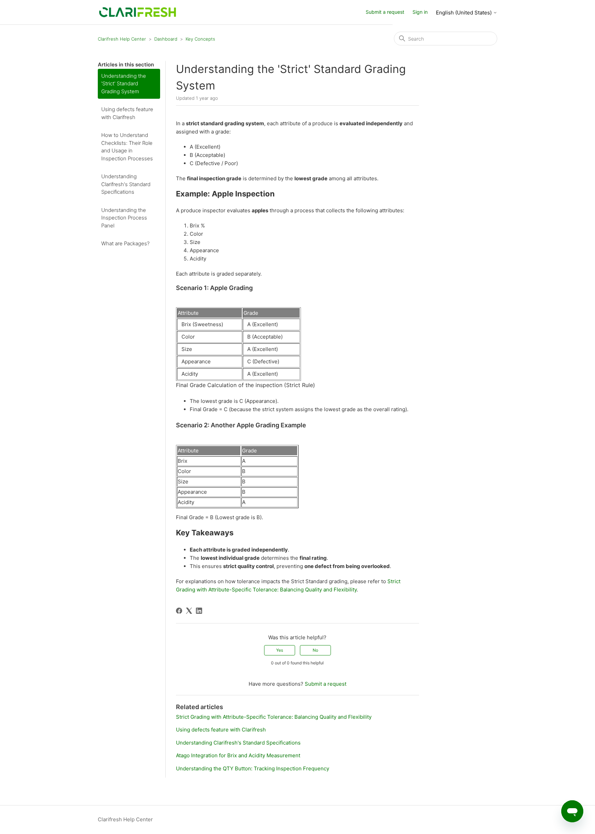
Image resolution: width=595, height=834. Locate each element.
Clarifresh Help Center (122, 39)
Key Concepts (200, 39)
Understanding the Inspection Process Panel (124, 218)
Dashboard (165, 39)
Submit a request (385, 12)
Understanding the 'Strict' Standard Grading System (123, 84)
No (315, 650)
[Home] (137, 12)
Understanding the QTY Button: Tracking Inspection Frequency (252, 768)
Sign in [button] (420, 12)
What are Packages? (125, 243)
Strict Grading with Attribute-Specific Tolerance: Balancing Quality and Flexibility (274, 717)
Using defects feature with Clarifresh (127, 113)
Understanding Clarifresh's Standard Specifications (125, 184)
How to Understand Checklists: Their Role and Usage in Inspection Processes (127, 147)
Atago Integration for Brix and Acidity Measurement (238, 755)
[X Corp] (189, 611)
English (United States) (464, 12)
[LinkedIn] (199, 611)
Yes (279, 650)
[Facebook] (179, 611)
